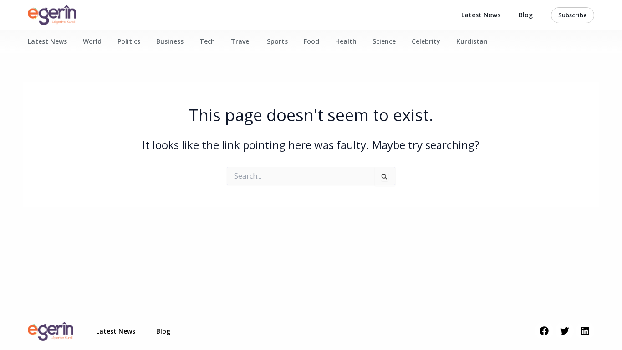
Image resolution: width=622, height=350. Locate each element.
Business (170, 41)
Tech (207, 41)
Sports (277, 41)
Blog (526, 14)
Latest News (480, 14)
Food (311, 41)
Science (384, 41)
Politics (128, 41)
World (92, 41)
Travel (241, 41)
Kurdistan (472, 41)
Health (346, 41)
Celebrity (426, 41)
